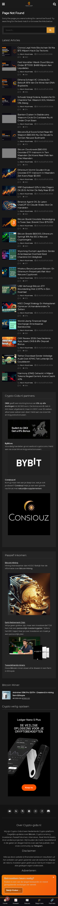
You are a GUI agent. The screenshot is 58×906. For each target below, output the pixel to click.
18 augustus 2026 (44, 278)
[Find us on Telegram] (29, 811)
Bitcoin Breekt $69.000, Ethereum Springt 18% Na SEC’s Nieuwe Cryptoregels (35, 236)
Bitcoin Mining (25, 568)
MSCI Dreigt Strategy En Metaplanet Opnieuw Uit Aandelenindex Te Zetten (36, 306)
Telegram (38, 846)
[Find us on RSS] (16, 811)
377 (26, 263)
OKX (7, 403)
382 (26, 182)
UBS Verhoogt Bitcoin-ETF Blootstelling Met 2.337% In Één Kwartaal (34, 289)
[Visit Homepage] (29, 4)
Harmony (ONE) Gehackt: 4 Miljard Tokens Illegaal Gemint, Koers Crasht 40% (36, 376)
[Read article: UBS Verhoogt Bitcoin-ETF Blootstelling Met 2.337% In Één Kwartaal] (9, 290)
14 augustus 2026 (44, 383)
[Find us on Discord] (48, 811)
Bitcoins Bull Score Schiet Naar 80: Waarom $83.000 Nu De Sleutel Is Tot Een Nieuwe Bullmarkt (35, 135)
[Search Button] (54, 4)
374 (26, 109)
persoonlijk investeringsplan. (30, 628)
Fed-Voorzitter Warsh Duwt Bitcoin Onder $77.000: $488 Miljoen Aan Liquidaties (35, 65)
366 (26, 92)
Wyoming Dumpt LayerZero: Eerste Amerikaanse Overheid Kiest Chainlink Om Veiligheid (36, 254)
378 (26, 368)
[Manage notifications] (7, 898)
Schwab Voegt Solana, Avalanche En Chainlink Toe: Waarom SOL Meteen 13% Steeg (36, 100)
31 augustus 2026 (44, 54)
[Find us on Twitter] (22, 811)
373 (26, 144)
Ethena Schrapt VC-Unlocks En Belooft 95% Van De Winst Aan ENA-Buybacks (36, 82)
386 (26, 385)
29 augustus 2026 (44, 89)
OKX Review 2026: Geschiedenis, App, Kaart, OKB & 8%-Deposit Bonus (34, 341)
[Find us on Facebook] (42, 811)
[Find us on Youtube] (9, 811)
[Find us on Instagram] (35, 811)
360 (26, 57)
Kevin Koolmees (26, 54)
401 (26, 197)
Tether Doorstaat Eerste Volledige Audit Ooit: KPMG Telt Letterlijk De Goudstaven (35, 358)
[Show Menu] (3, 4)
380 (26, 246)
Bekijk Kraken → (13, 890)
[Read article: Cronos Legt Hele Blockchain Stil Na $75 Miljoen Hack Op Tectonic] (9, 51)
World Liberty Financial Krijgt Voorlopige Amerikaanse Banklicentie (32, 324)
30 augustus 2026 (44, 72)
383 (26, 228)
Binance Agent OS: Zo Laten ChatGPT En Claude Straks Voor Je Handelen (35, 204)
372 (26, 127)
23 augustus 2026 (44, 211)
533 (26, 351)
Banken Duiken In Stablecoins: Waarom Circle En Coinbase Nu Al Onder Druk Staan (35, 117)
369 (26, 74)
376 (26, 316)
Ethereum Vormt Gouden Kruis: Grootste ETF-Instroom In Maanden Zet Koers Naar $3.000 (36, 173)
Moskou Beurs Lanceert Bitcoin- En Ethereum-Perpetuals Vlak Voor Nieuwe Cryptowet (36, 271)
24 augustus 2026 (44, 179)
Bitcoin (13, 668)
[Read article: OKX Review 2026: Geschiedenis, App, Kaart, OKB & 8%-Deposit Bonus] (9, 342)
